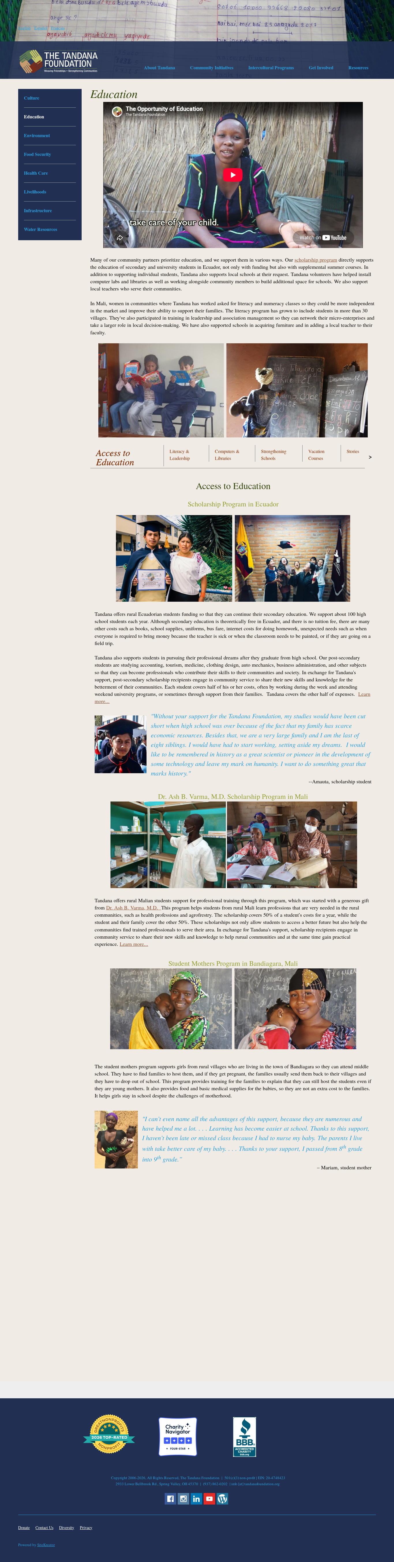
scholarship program (315, 259)
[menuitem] (159, 68)
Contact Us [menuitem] (44, 1527)
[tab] (127, 453)
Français (58, 28)
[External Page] (244, 1455)
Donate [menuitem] (24, 1527)
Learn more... (134, 943)
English (24, 28)
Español (40, 28)
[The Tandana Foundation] (58, 61)
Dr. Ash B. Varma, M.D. (133, 907)
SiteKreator (46, 1544)
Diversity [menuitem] (66, 1527)
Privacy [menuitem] (86, 1527)
